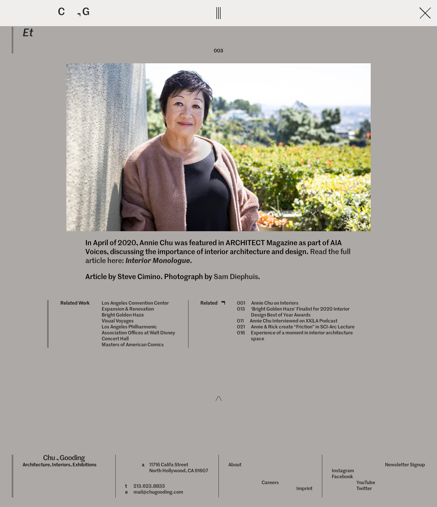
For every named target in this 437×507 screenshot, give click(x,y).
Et (28, 32)
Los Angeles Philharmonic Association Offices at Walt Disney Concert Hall (138, 332)
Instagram (343, 470)
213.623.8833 (149, 486)
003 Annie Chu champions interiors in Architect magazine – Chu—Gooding (326, 13)
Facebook (342, 476)
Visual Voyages (118, 321)
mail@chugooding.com (158, 492)
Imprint (304, 488)
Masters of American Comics (133, 344)
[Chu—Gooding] (130, 12)
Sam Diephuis (236, 276)
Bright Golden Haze (123, 315)
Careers (270, 482)
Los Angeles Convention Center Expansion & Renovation (135, 306)
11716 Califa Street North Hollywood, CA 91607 (178, 467)
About (234, 464)
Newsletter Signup (405, 464)
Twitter (364, 488)
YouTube (365, 482)
